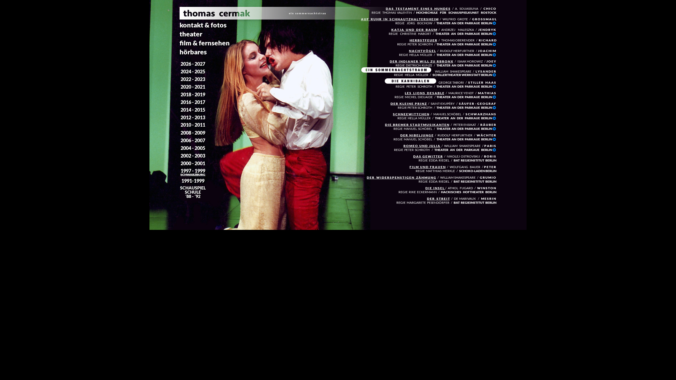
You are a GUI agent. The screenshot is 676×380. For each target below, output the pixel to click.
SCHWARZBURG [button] (192, 175)
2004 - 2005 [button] (193, 148)
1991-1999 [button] (192, 181)
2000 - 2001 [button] (193, 163)
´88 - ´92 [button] (192, 196)
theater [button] (191, 34)
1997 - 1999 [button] (193, 171)
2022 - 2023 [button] (193, 79)
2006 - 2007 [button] (193, 140)
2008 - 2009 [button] (193, 133)
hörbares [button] (193, 52)
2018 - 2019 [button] (193, 94)
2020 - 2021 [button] (193, 87)
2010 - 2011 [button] (193, 125)
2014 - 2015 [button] (193, 110)
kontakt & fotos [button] (203, 25)
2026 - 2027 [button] (193, 64)
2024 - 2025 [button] (193, 71)
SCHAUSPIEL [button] (193, 187)
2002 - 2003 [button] (193, 156)
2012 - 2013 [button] (193, 117)
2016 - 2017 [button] (193, 102)
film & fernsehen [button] (205, 43)
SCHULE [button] (193, 191)
